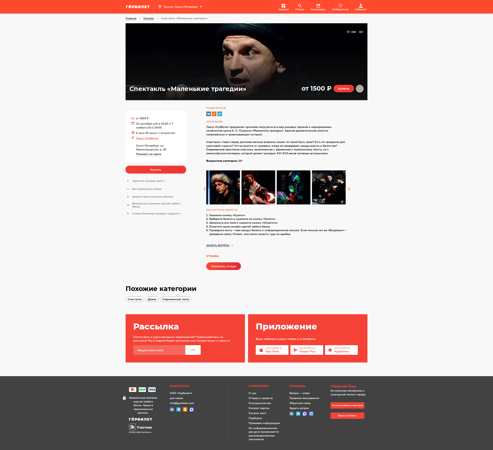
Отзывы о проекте (261, 398)
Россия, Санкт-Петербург (181, 6)
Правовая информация (264, 423)
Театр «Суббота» (147, 138)
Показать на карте (148, 154)
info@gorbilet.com (182, 403)
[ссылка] (138, 6)
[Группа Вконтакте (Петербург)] (172, 409)
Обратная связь (300, 403)
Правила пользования (304, 398)
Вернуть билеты (347, 415)
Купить (343, 88)
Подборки (255, 418)
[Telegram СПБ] (178, 409)
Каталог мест (257, 413)
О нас (252, 393)
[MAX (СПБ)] (191, 409)
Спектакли (135, 299)
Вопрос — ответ (299, 393)
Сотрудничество (260, 403)
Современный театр (175, 299)
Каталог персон (259, 408)
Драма (152, 299)
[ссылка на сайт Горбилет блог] (349, 386)
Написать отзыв (223, 266)
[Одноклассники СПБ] (185, 409)
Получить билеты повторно (347, 405)
